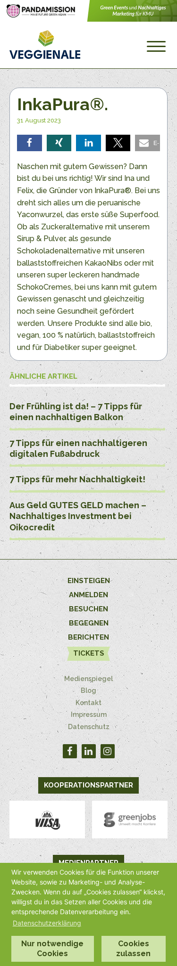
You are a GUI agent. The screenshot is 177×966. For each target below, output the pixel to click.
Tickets (88, 653)
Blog (88, 690)
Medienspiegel (88, 678)
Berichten (88, 637)
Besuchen (88, 609)
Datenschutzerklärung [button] (47, 923)
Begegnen (89, 623)
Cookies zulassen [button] (133, 948)
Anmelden (88, 595)
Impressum (89, 714)
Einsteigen (88, 580)
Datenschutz (89, 727)
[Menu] (156, 46)
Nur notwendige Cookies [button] (52, 948)
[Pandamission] (88, 19)
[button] (29, 143)
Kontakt (88, 702)
